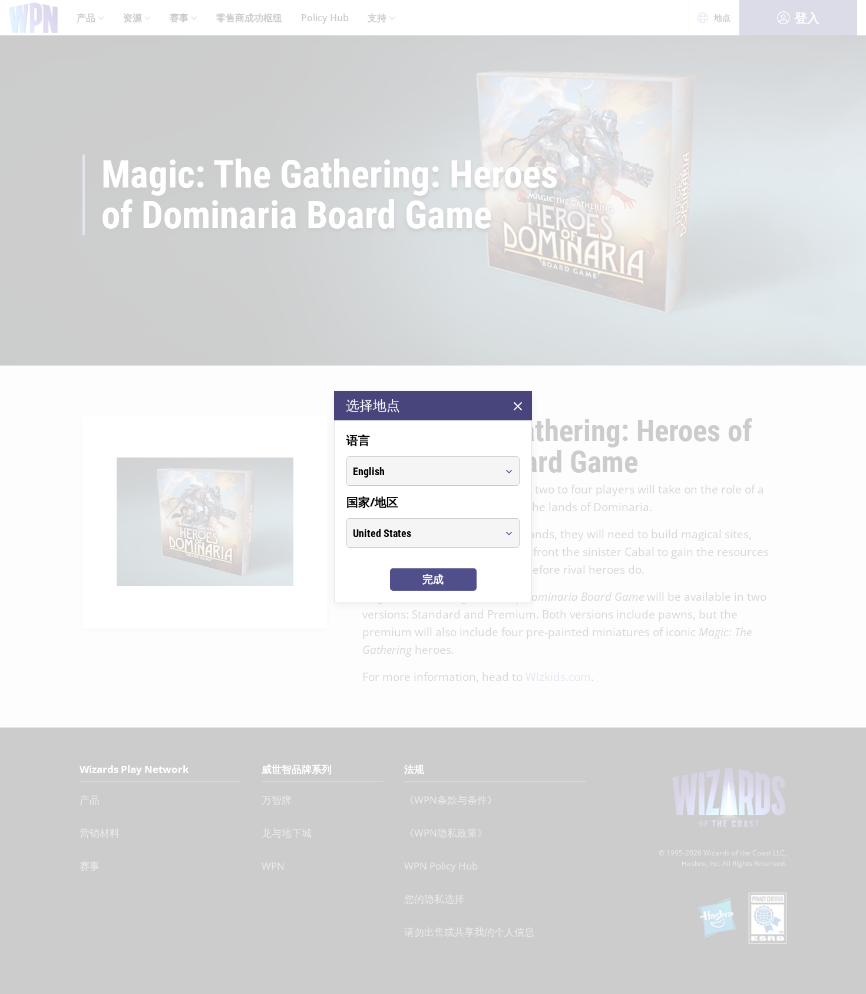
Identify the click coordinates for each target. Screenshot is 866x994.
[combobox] (422, 471)
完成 (433, 579)
